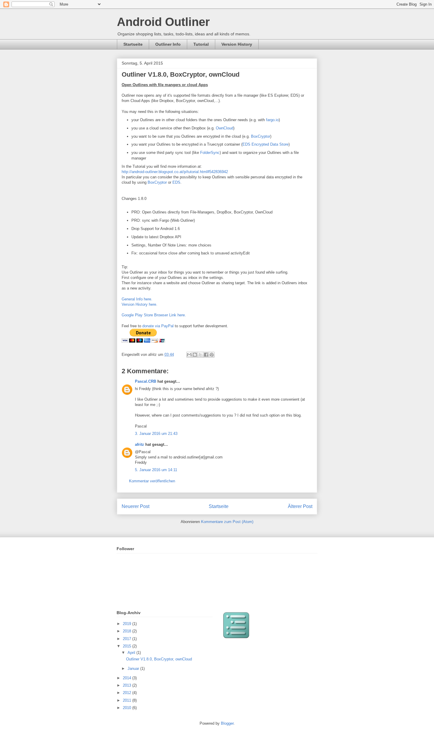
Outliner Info (168, 44)
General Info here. (137, 299)
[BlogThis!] (195, 355)
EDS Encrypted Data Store (265, 144)
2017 (127, 639)
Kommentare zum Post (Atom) (227, 521)
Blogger (227, 723)
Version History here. (140, 304)
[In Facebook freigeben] (206, 355)
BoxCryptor (260, 136)
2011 (127, 700)
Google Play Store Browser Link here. (154, 315)
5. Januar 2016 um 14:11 (156, 470)
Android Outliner (163, 21)
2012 (127, 692)
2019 (127, 623)
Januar (134, 668)
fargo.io (272, 120)
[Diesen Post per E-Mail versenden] (189, 355)
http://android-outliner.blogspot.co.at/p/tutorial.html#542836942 (175, 172)
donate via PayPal (158, 326)
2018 (127, 631)
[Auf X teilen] (200, 355)
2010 (127, 708)
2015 (127, 646)
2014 (127, 678)
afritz (139, 444)
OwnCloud (224, 128)
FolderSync (210, 152)
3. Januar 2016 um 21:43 (156, 433)
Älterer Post (300, 506)
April (132, 652)
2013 (127, 685)
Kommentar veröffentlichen (152, 481)
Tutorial (201, 44)
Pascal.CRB (145, 381)
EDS (176, 182)
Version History (236, 44)
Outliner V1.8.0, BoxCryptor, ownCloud (159, 659)
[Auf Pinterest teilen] (212, 355)
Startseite (133, 44)
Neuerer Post (135, 506)
